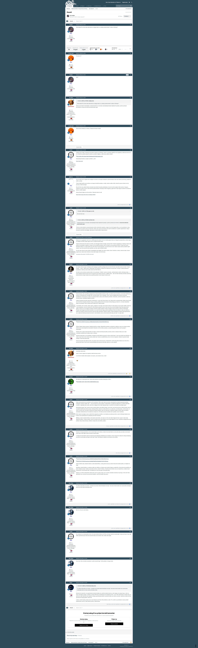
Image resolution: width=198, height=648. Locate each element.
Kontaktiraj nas (104, 645)
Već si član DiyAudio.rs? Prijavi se (113, 2)
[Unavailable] (92, 321)
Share (120, 16)
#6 (130, 149)
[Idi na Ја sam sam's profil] (101, 49)
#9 (130, 237)
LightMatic (117, 287)
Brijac (71, 582)
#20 (130, 531)
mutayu (71, 376)
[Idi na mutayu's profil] (71, 381)
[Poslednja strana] (74, 21)
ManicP (118, 504)
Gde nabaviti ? (81, 17)
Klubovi (76, 5)
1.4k (71, 161)
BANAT (71, 264)
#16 (130, 429)
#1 (130, 24)
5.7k (71, 275)
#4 (130, 97)
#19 (130, 507)
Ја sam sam (71, 53)
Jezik (85, 645)
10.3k (71, 64)
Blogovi (82, 5)
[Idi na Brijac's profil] (71, 587)
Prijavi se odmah (114, 623)
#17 (130, 456)
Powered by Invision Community (126, 646)
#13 (130, 348)
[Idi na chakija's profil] (68, 16)
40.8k (71, 110)
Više (105, 5)
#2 (130, 53)
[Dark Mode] (132, 2)
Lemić (71, 150)
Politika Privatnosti (97, 645)
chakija (73, 15)
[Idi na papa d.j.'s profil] (71, 182)
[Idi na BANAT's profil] (71, 269)
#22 (130, 582)
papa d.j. (71, 176)
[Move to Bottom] (195, 646)
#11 (130, 291)
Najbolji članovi (98, 5)
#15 (130, 399)
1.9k (71, 593)
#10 (130, 264)
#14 (130, 376)
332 (71, 188)
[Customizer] (129, 2)
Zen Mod (71, 97)
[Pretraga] (131, 6)
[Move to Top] (195, 645)
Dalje (71, 21)
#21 (130, 558)
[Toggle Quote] (77, 100)
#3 (130, 74)
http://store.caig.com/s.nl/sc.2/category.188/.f (85, 194)
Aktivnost (89, 5)
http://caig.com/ (79, 161)
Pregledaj (70, 5)
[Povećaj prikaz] (89, 156)
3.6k (71, 494)
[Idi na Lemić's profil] (90, 49)
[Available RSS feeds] (131, 642)
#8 (130, 207)
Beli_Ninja (118, 426)
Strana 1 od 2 (79, 21)
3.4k (71, 35)
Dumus (107, 426)
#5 (130, 125)
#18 (130, 483)
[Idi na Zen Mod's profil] (71, 102)
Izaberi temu (89, 645)
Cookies (109, 645)
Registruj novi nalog (84, 625)
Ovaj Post (126, 5)
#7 (130, 176)
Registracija (125, 2)
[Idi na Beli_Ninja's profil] (96, 49)
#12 (130, 319)
